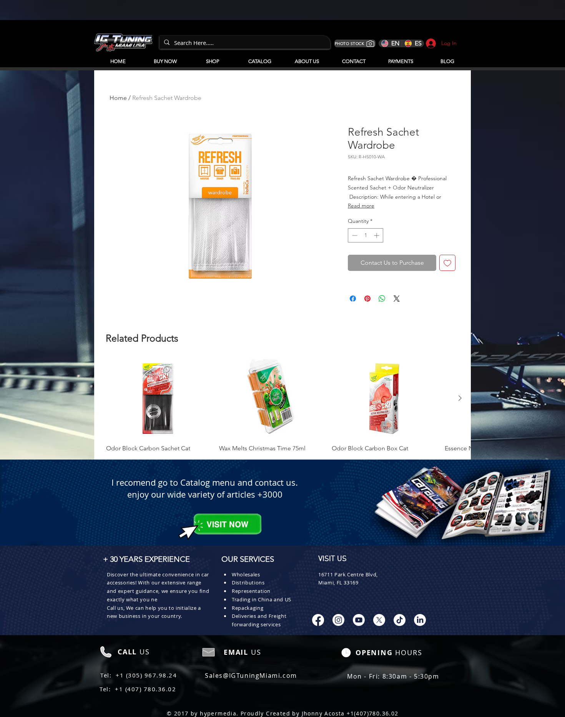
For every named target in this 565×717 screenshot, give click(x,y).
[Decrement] (354, 235)
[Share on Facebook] (352, 298)
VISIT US (332, 559)
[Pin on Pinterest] (367, 298)
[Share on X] (396, 298)
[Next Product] (460, 398)
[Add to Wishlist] (447, 263)
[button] (259, 58)
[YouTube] (359, 620)
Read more (361, 205)
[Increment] (377, 235)
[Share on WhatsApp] (382, 298)
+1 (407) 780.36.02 (145, 689)
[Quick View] (158, 398)
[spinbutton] (365, 235)
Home (118, 97)
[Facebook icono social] (318, 620)
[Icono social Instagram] (338, 620)
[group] (282, 406)
